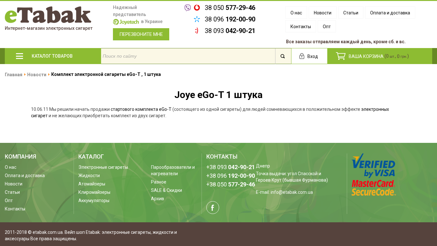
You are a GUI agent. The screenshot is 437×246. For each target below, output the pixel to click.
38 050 (230, 8)
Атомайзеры (91, 183)
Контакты (300, 26)
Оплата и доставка (390, 12)
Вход (312, 56)
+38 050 (230, 184)
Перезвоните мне (141, 34)
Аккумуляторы (93, 200)
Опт (327, 26)
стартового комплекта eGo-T (141, 109)
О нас (296, 12)
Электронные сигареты (103, 167)
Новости (322, 12)
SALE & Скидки (166, 190)
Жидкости (89, 175)
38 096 (230, 19)
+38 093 (230, 167)
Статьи (350, 12)
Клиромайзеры (94, 192)
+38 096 (230, 175)
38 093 (230, 31)
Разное (158, 181)
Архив (157, 198)
